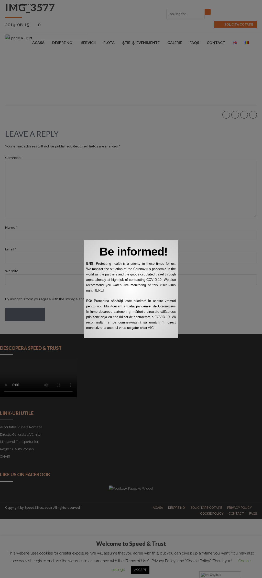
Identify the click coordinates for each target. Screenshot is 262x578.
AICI (151, 328)
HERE (98, 290)
